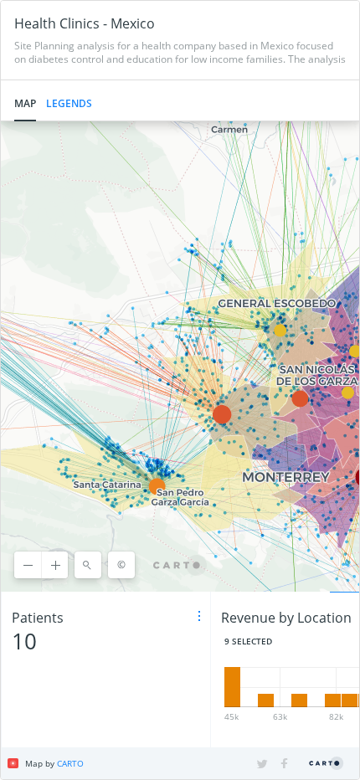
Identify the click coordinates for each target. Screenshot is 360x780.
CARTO (70, 763)
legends (69, 103)
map (25, 103)
